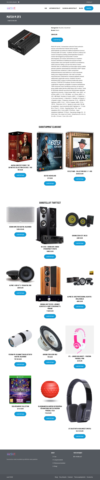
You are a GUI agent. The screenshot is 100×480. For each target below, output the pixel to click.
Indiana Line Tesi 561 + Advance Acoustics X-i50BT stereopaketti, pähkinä (50, 306)
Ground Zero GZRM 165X (50, 354)
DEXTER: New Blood (50, 176)
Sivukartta (90, 477)
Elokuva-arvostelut (70, 8)
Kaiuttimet (67, 28)
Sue (46, 8)
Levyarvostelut (54, 8)
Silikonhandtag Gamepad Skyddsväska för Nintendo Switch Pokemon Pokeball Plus (50, 408)
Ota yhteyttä (62, 477)
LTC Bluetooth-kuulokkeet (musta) (79, 429)
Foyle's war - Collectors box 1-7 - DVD (79, 171)
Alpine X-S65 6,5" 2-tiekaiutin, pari (20, 285)
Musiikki (61, 28)
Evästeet (70, 477)
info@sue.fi (89, 2)
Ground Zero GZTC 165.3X (79, 236)
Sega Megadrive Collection (20, 406)
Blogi (81, 8)
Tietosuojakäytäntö (79, 477)
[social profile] (19, 2)
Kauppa (88, 8)
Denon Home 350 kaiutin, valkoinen (20, 227)
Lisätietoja (57, 40)
